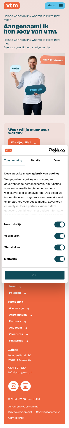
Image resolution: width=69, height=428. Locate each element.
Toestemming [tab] (13, 160)
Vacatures (16, 334)
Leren (13, 286)
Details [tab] (35, 160)
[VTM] (12, 5)
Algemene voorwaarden (24, 406)
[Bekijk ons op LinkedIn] (25, 386)
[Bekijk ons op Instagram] (13, 386)
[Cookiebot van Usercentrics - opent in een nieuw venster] (49, 150)
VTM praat (16, 340)
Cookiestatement (48, 412)
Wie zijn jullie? (21, 142)
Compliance (16, 417)
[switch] (59, 236)
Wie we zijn (16, 308)
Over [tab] (57, 160)
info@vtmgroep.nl (20, 372)
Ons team (15, 327)
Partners (15, 321)
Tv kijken (15, 292)
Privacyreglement (20, 412)
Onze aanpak (18, 314)
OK (34, 275)
